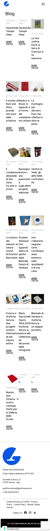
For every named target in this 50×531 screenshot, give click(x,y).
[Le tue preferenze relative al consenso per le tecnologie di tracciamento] (4, 528)
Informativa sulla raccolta (10, 529)
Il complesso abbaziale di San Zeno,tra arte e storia (12, 179)
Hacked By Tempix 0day (12, 31)
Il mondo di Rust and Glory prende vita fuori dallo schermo (12, 110)
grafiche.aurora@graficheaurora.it (17, 488)
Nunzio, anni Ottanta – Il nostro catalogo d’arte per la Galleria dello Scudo (12, 406)
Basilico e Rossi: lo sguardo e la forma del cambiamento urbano (25, 110)
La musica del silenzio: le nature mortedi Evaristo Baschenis (12, 247)
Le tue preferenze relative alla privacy (27, 523)
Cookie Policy (20, 504)
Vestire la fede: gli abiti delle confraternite (37, 176)
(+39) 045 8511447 (11, 492)
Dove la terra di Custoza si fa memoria (37, 48)
